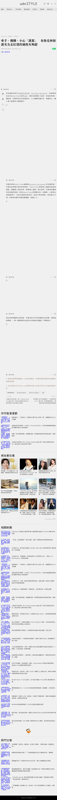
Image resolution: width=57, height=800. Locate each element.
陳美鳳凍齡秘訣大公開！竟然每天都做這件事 (47, 471)
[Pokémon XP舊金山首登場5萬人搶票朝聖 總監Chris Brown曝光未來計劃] (6, 534)
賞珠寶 (42, 9)
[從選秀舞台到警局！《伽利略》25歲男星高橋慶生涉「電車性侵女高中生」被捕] (6, 657)
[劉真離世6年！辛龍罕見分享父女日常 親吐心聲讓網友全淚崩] (6, 763)
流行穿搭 (18, 9)
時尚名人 (9, 9)
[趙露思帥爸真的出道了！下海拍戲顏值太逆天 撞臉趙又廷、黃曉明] (6, 754)
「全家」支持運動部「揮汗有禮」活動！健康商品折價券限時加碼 (32, 540)
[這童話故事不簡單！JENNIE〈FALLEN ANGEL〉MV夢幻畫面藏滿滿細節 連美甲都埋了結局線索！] (6, 428)
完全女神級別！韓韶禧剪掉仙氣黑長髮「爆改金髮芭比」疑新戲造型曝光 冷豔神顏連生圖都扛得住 (47, 512)
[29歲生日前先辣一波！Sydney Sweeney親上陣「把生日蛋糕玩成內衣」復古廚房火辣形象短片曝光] (6, 444)
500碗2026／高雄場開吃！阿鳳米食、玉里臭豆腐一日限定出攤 (31, 589)
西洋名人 (16, 36)
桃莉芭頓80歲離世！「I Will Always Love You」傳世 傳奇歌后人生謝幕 (28, 472)
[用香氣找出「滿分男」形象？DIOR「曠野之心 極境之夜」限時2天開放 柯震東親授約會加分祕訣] (6, 673)
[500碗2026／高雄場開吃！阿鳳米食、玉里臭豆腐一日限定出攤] (6, 591)
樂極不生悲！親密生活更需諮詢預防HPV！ (9, 511)
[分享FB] (3, 93)
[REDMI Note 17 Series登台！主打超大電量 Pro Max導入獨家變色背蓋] (6, 682)
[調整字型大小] (3, 109)
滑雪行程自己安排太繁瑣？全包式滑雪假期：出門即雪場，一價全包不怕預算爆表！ (47, 492)
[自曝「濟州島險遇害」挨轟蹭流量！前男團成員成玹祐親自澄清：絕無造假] (6, 436)
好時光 (35, 9)
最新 (2, 9)
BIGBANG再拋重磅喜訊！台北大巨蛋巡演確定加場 (27, 704)
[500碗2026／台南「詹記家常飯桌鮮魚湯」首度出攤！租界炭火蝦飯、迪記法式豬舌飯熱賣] (6, 583)
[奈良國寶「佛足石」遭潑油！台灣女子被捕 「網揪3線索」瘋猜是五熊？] (6, 746)
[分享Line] (3, 99)
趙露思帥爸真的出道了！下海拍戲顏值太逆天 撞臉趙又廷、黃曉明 (32, 752)
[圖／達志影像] (28, 69)
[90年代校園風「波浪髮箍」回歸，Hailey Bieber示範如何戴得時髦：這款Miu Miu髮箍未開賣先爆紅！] (6, 665)
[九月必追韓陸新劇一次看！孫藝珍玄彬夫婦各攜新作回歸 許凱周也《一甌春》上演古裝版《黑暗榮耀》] (6, 649)
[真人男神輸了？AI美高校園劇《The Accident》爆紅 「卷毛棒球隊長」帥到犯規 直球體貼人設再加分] (6, 624)
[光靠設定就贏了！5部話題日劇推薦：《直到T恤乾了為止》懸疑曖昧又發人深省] (6, 641)
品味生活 (50, 9)
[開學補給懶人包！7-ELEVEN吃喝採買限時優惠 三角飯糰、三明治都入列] (6, 690)
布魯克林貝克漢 (10, 392)
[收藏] (3, 104)
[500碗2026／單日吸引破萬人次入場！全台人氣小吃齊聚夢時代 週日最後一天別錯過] (6, 550)
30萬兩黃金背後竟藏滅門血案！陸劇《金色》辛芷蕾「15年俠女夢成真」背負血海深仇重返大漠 (28, 512)
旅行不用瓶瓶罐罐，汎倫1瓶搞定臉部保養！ (9, 491)
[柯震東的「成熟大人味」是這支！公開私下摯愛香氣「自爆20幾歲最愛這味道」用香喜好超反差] (6, 698)
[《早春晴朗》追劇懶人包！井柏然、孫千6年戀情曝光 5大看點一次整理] (6, 787)
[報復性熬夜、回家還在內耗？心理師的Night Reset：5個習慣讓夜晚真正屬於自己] (6, 616)
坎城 (43, 392)
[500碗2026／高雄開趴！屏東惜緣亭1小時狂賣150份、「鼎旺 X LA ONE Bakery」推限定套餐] (6, 558)
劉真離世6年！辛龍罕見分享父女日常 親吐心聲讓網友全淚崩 (31, 761)
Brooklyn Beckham (21, 392)
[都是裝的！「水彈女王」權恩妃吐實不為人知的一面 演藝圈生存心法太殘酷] (6, 419)
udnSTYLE (4, 36)
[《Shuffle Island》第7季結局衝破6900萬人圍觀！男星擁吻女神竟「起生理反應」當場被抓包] (6, 779)
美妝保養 (27, 9)
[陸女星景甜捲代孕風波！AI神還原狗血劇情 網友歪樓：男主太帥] (6, 632)
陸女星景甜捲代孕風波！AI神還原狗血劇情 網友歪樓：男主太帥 (31, 630)
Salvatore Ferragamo (34, 392)
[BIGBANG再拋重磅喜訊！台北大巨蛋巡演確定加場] (6, 706)
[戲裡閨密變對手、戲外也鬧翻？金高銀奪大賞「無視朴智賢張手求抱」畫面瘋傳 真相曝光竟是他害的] (6, 771)
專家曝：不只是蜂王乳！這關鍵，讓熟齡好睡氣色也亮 (9, 471)
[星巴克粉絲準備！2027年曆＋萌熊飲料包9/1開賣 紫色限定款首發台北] (6, 723)
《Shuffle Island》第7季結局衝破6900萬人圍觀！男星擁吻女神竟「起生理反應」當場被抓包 (28, 492)
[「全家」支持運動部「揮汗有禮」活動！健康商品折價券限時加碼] (6, 542)
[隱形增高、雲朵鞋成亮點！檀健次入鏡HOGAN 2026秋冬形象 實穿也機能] (6, 715)
